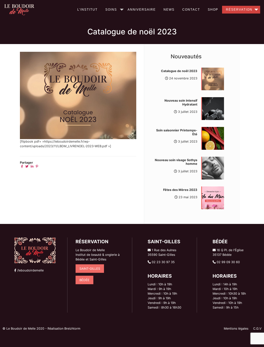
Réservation (239, 9)
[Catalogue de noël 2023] (78, 138)
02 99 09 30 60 (228, 262)
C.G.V (257, 328)
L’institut (87, 9)
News (169, 9)
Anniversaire (142, 9)
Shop (213, 9)
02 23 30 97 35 (163, 262)
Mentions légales (236, 328)
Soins (111, 9)
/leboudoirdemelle (30, 270)
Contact (191, 9)
